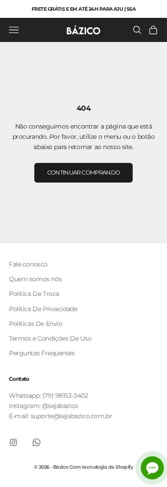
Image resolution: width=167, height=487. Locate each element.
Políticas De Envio (35, 324)
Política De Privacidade (43, 309)
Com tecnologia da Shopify (101, 467)
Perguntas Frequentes (42, 353)
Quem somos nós (35, 279)
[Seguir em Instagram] (13, 442)
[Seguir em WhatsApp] (36, 442)
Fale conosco (28, 264)
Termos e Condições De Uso (50, 338)
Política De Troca (34, 294)
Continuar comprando (83, 172)
